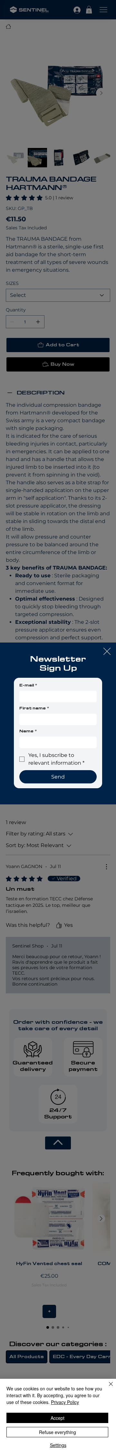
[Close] (107, 1388)
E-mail (28, 685)
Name (28, 731)
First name (34, 708)
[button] (107, 651)
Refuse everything (57, 1432)
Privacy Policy (65, 1402)
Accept (57, 1418)
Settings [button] (58, 1445)
